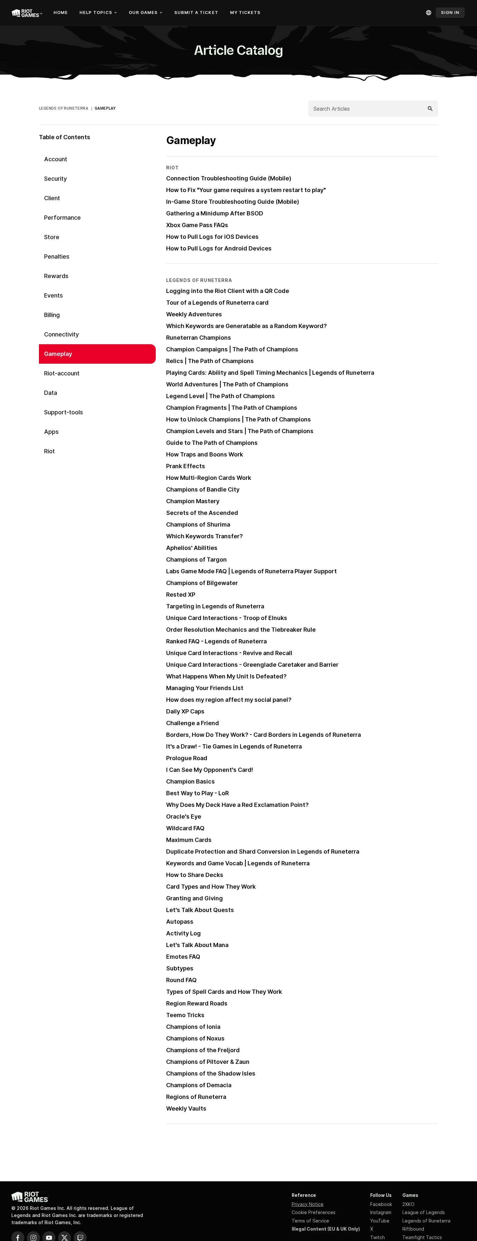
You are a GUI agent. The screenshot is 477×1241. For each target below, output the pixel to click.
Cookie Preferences (314, 1212)
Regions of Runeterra (196, 1096)
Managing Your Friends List (204, 688)
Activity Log (183, 933)
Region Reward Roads (196, 1003)
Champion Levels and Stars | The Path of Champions (239, 431)
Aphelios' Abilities (191, 547)
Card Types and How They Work (211, 886)
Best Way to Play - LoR (197, 793)
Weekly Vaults (186, 1108)
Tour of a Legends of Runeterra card (217, 302)
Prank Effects (185, 466)
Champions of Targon (196, 559)
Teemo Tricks (185, 1015)
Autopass (179, 921)
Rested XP (180, 594)
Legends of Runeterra (426, 1220)
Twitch (377, 1237)
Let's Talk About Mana (197, 945)
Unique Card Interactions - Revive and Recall (229, 653)
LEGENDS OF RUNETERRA (63, 108)
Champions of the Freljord (203, 1050)
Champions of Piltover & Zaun (208, 1061)
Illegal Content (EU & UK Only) (326, 1229)
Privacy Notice (308, 1204)
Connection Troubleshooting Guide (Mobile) (228, 178)
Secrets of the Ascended (202, 512)
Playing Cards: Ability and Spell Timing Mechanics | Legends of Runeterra (270, 372)
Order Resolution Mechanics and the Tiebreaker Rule (241, 629)
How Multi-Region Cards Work (208, 477)
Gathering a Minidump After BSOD (214, 213)
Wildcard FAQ (185, 828)
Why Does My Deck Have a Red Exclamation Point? (237, 804)
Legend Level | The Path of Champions (220, 396)
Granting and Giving (194, 898)
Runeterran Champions (198, 337)
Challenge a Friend (192, 723)
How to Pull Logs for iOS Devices (212, 236)
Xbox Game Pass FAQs (197, 225)
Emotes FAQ (183, 956)
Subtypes (179, 968)
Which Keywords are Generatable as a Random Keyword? (246, 325)
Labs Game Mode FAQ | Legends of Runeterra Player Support (251, 571)
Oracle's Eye (183, 816)
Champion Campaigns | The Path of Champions (232, 349)
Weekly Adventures (194, 314)
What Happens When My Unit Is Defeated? (226, 676)
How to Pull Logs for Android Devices (219, 248)
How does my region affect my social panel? (228, 699)
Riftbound (413, 1229)
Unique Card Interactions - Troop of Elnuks (226, 617)
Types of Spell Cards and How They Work (224, 991)
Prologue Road (186, 758)
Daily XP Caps (185, 711)
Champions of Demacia (198, 1085)
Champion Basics (190, 781)
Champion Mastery (192, 501)
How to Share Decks (194, 874)
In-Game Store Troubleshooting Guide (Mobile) (232, 201)
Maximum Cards (189, 839)
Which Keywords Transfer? (204, 536)
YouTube (379, 1220)
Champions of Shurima (198, 524)
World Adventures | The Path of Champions (227, 384)
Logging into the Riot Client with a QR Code (227, 290)
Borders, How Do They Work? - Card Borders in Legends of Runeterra (263, 734)
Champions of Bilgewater (202, 582)
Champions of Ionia (193, 1026)
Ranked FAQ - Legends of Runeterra (216, 641)
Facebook (381, 1204)
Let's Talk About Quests (200, 909)
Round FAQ (181, 980)
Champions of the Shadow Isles (210, 1073)
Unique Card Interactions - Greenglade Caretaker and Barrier (252, 664)
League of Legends (423, 1212)
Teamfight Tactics (422, 1237)
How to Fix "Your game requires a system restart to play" (246, 190)
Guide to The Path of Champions (212, 442)
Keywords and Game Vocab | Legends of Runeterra (238, 863)
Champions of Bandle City (202, 489)
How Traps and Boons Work (204, 454)
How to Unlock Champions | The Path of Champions (238, 419)
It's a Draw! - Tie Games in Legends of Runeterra (234, 746)
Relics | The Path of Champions (210, 361)
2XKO (408, 1204)
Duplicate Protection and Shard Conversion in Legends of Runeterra (262, 851)
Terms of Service (310, 1220)
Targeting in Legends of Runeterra (215, 606)
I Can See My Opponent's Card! (209, 769)
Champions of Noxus (195, 1038)
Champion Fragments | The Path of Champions (231, 407)
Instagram (380, 1212)
